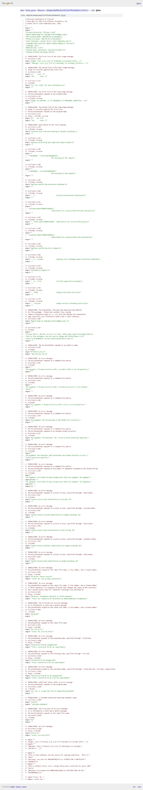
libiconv (41, 10)
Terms (24, 787)
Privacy (18, 787)
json (139, 787)
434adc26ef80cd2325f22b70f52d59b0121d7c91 (67, 10)
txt (134, 787)
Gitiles (13, 787)
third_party (31, 10)
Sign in (139, 3)
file (63, 15)
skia (22, 10)
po (93, 10)
